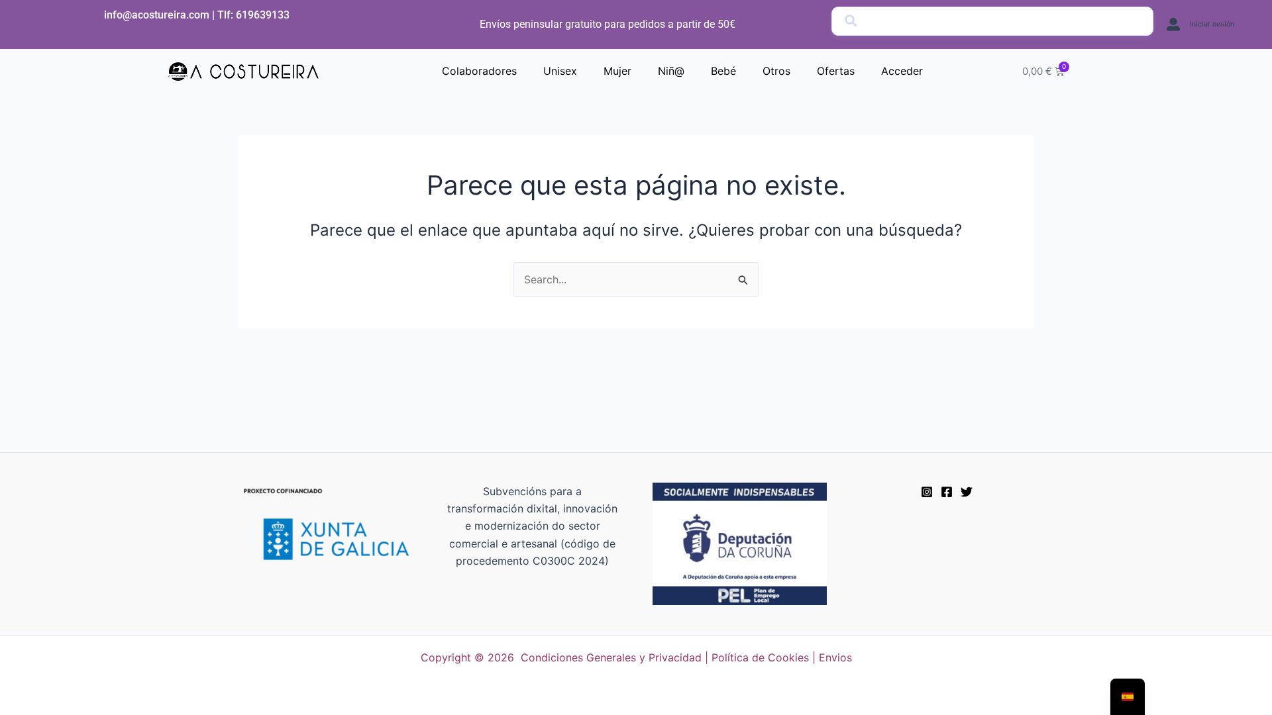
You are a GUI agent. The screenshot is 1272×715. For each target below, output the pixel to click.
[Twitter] (967, 492)
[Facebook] (947, 492)
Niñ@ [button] (671, 70)
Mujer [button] (617, 70)
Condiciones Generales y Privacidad (611, 657)
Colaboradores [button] (479, 70)
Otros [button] (776, 70)
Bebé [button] (723, 70)
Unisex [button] (560, 70)
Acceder (902, 70)
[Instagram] (927, 492)
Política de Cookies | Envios (782, 657)
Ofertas (836, 70)
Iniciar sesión (1212, 24)
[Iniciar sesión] (1173, 24)
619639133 (263, 15)
